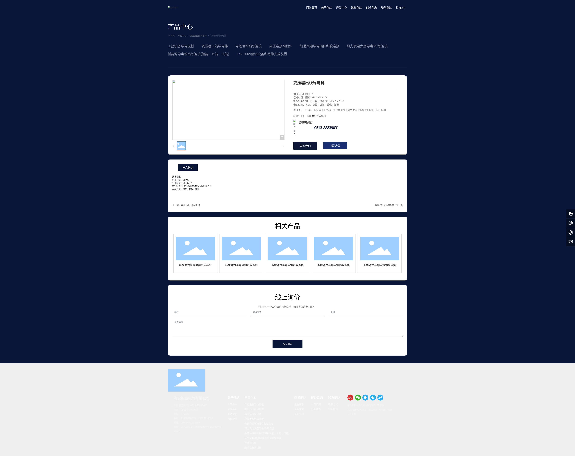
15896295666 (205, 418)
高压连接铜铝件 (280, 46)
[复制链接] (380, 398)
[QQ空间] (373, 398)
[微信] (358, 398)
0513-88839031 (326, 128)
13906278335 (188, 418)
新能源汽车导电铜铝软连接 (195, 265)
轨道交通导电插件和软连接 (319, 46)
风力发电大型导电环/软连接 (367, 46)
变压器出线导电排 (198, 36)
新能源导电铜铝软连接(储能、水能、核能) (198, 54)
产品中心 (182, 36)
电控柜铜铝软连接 (248, 46)
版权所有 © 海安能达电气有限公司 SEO (365, 405)
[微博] (350, 398)
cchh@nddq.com (190, 422)
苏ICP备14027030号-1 (358, 410)
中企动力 (383, 410)
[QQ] (365, 398)
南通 (390, 410)
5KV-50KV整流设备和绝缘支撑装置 (262, 54)
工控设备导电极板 (181, 46)
